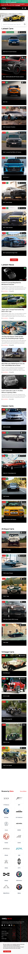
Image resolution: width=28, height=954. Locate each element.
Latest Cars (4, 931)
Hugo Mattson (5, 291)
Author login (4, 938)
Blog (2, 936)
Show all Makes (23, 791)
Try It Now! (17, 5)
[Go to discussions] (7, 57)
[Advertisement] (14, 779)
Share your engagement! (11, 2)
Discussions (10, 32)
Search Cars (4, 934)
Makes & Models (5, 933)
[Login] (25, 8)
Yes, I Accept (7, 951)
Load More (14, 259)
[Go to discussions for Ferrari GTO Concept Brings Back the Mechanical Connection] (25, 268)
